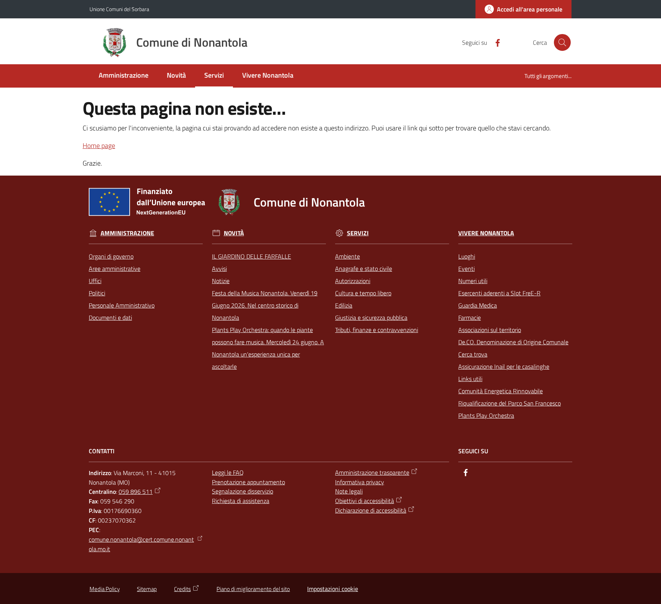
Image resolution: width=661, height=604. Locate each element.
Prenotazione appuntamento (248, 482)
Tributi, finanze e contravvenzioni (376, 329)
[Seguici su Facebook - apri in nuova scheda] (494, 42)
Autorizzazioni (352, 280)
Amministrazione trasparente (372, 472)
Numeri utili (472, 280)
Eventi (466, 268)
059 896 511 (136, 491)
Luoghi (466, 256)
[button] (562, 42)
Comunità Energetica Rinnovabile (500, 391)
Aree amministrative (114, 268)
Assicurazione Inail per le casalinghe (503, 366)
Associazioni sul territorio (489, 329)
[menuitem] (124, 76)
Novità (234, 233)
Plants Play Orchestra (486, 415)
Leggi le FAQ (228, 472)
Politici (97, 293)
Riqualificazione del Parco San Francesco (509, 403)
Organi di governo (111, 256)
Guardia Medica (477, 305)
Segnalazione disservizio (242, 491)
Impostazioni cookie (332, 588)
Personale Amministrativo (122, 305)
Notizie (221, 280)
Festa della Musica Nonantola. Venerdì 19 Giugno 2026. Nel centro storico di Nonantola (264, 305)
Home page (99, 145)
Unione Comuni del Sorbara (119, 9)
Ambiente (347, 256)
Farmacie (469, 317)
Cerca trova (472, 354)
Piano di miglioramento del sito (253, 588)
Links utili (470, 378)
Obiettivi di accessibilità (364, 500)
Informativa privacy (359, 482)
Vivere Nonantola (486, 233)
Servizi (358, 233)
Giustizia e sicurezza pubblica (371, 317)
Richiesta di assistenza (240, 500)
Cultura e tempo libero (363, 293)
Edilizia (343, 305)
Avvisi (219, 268)
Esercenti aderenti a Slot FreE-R (499, 293)
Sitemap (147, 588)
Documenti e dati (110, 317)
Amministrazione (127, 233)
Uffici (95, 280)
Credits (182, 588)
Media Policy (105, 588)
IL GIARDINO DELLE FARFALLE (251, 256)
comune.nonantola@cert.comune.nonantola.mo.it (141, 544)
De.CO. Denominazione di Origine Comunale (513, 342)
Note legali (349, 491)
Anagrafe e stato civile (363, 268)
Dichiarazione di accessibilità (370, 510)
